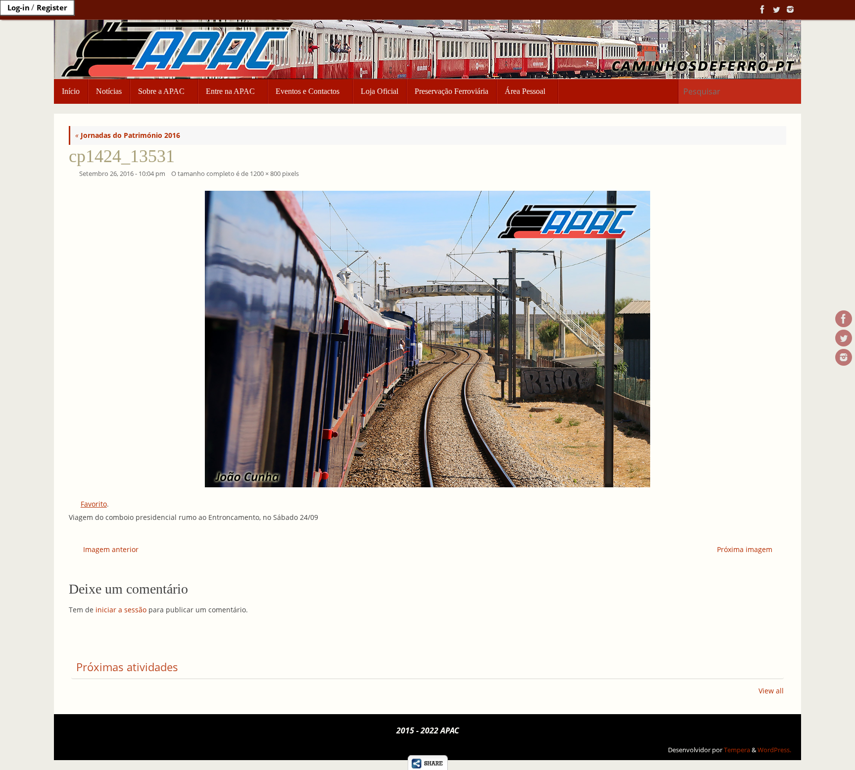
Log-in (18, 7)
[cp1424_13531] (427, 339)
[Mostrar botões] (427, 762)
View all (771, 690)
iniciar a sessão (120, 609)
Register (52, 7)
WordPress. (774, 750)
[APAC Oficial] (761, 9)
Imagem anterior (111, 549)
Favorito (94, 504)
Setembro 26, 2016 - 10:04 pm (122, 174)
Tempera (737, 750)
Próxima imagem (744, 549)
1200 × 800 (265, 174)
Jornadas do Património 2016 (127, 135)
